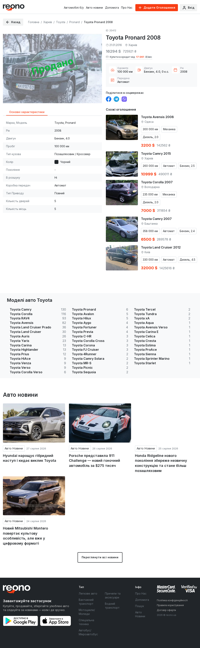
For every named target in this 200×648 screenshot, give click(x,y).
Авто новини (94, 7)
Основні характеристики (27, 112)
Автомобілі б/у (74, 7)
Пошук (139, 606)
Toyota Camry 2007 (156, 219)
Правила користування (170, 605)
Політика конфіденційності (172, 600)
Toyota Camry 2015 (156, 153)
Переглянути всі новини (100, 557)
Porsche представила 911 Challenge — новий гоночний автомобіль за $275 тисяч (94, 461)
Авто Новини (14, 448)
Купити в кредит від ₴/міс (131, 56)
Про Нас (126, 7)
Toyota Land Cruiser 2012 (161, 247)
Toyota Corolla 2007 (157, 182)
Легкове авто (88, 593)
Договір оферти (166, 610)
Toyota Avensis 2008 (157, 117)
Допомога (112, 7)
